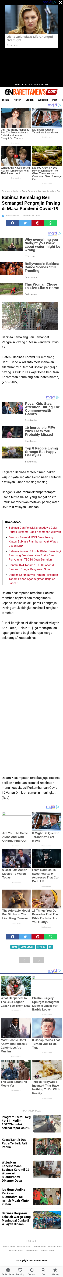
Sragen (30, 99)
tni (50, 947)
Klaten (17, 99)
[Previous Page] (24, 960)
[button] (12, 223)
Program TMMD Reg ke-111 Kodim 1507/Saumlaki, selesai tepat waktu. (16, 1122)
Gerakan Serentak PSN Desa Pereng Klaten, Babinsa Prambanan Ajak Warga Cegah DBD (33, 541)
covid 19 (41, 947)
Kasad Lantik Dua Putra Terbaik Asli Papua (14, 1143)
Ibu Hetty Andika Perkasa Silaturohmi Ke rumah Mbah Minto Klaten (15, 1197)
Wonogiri (43, 99)
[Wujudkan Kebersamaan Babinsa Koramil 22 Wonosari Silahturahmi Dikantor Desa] (47, 1169)
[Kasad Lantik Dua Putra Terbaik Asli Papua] (47, 1146)
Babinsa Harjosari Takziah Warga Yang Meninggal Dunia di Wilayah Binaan (16, 1218)
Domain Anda (8, 1246)
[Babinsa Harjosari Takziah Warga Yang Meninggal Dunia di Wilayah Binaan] (47, 1220)
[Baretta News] (31, 92)
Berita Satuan (27, 947)
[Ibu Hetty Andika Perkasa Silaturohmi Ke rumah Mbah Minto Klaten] (47, 1196)
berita (14, 947)
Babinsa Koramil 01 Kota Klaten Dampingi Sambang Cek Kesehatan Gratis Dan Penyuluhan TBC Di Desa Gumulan (35, 555)
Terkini (5, 99)
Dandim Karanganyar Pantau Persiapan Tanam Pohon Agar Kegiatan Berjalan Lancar (33, 579)
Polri (55, 99)
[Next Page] (38, 960)
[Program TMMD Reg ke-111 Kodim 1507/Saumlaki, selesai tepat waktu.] (47, 1123)
